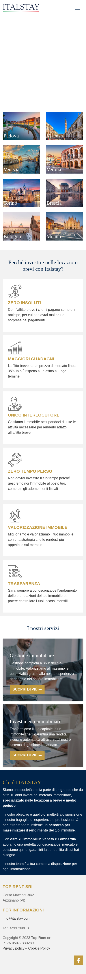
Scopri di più (25, 689)
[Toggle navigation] (77, 8)
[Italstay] (21, 7)
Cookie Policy (39, 948)
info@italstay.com (16, 918)
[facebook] (78, 960)
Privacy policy (13, 948)
